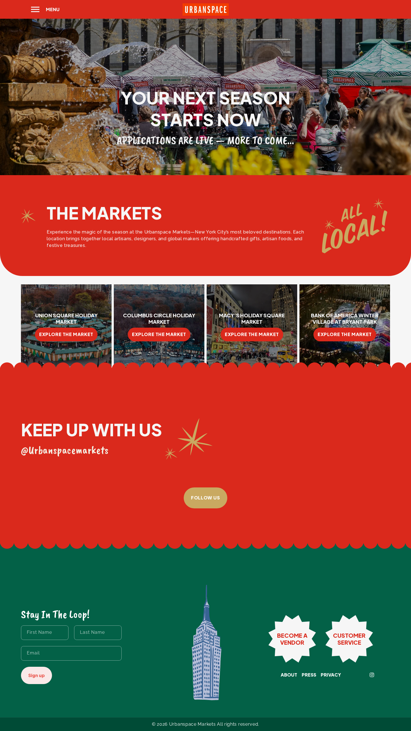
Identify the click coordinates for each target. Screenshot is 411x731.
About (289, 675)
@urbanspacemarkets (65, 450)
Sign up (36, 675)
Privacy (331, 675)
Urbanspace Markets (192, 724)
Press (309, 675)
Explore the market (66, 334)
